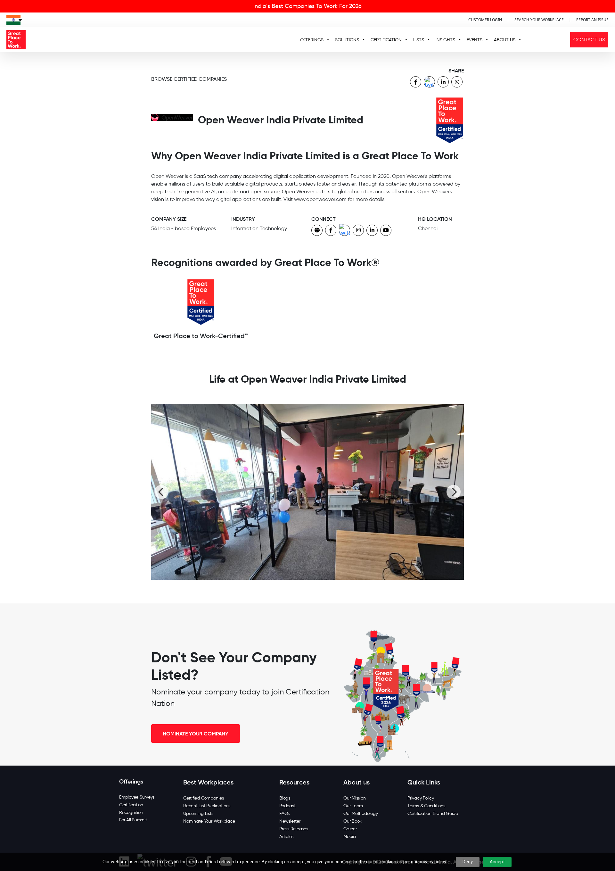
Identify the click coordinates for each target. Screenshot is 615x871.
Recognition (131, 812)
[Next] (454, 492)
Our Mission (354, 798)
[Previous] (161, 492)
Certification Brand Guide (432, 813)
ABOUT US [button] (504, 40)
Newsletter (289, 821)
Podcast (287, 806)
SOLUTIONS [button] (347, 40)
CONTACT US (589, 40)
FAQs (284, 813)
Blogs (284, 798)
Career (350, 829)
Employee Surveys (136, 797)
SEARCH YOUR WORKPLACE (539, 19)
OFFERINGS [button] (312, 40)
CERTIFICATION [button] (386, 40)
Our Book (352, 821)
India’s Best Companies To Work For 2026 (307, 6)
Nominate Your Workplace (209, 821)
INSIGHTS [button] (445, 40)
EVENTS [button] (474, 40)
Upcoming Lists (198, 813)
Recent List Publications (206, 806)
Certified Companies (203, 798)
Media (349, 836)
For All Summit (133, 820)
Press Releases (293, 829)
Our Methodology (360, 813)
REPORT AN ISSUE (592, 19)
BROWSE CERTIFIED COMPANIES (189, 79)
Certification (131, 805)
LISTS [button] (418, 40)
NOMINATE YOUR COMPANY (195, 733)
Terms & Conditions (426, 806)
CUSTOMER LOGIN (485, 19)
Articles (286, 836)
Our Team (353, 806)
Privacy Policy (420, 798)
